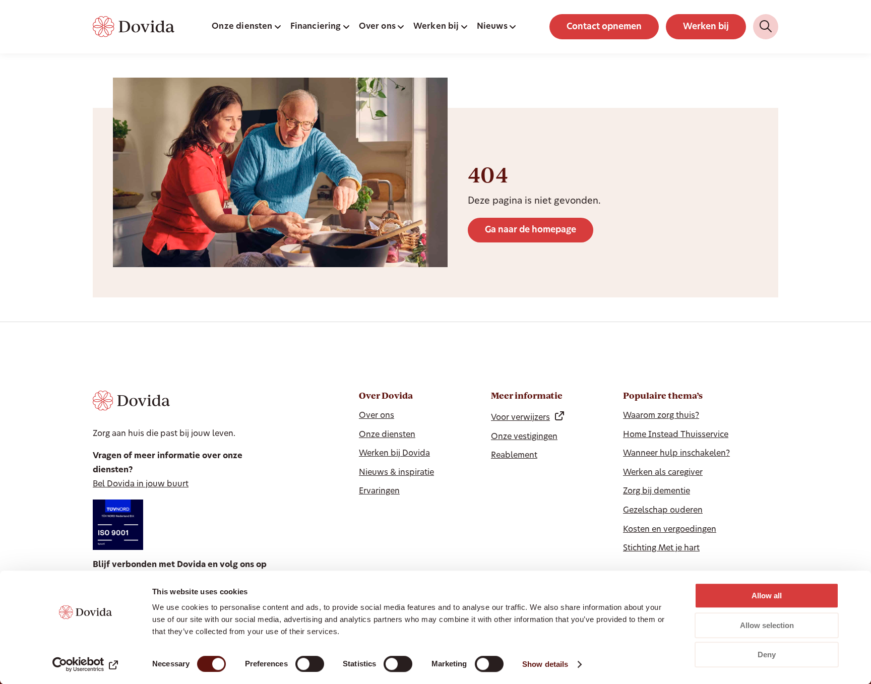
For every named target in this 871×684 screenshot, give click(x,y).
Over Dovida (386, 396)
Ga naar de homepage (530, 230)
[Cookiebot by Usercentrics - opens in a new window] (85, 664)
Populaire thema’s (663, 396)
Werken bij (706, 27)
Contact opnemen (604, 27)
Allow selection (767, 625)
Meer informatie (527, 396)
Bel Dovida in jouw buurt (141, 484)
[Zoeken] (765, 26)
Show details (545, 664)
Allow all (767, 595)
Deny (767, 654)
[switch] (309, 664)
